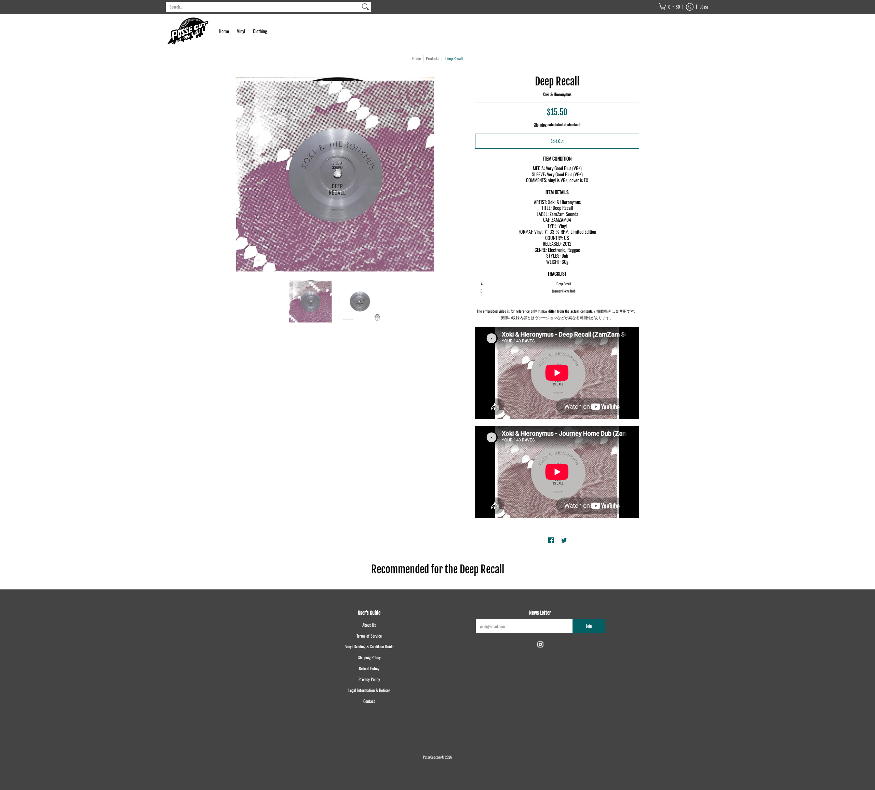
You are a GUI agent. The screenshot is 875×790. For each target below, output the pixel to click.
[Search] (365, 7)
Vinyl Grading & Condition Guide (369, 646)
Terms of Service (369, 635)
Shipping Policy (369, 657)
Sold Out (557, 141)
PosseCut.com (432, 757)
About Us (369, 625)
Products (432, 58)
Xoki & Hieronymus (557, 94)
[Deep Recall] (310, 301)
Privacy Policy (369, 679)
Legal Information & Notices (369, 690)
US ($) (704, 7)
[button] (669, 7)
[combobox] (263, 7)
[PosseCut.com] (187, 31)
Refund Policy (369, 668)
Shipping (540, 124)
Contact (369, 701)
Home (416, 58)
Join (589, 626)
